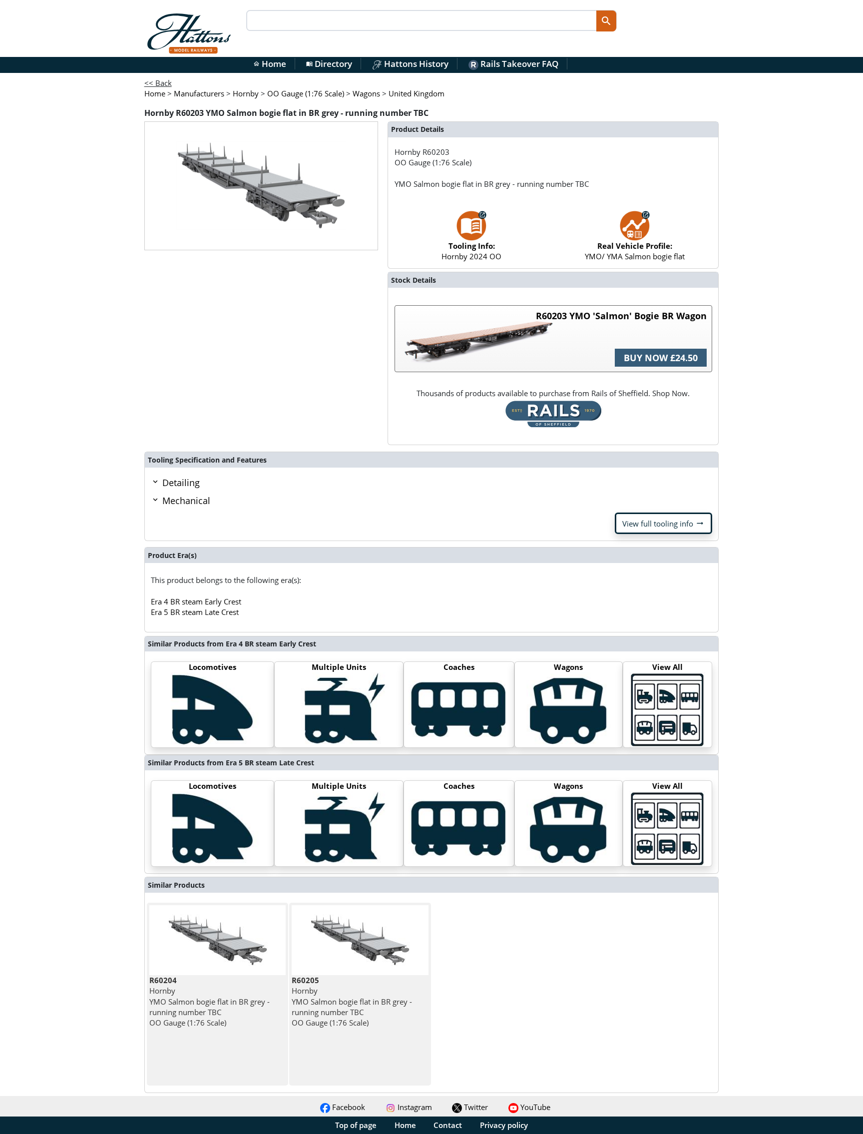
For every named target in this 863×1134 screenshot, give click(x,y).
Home (269, 63)
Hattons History (415, 63)
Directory (329, 63)
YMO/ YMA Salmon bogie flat (635, 251)
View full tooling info (663, 524)
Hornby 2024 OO (471, 251)
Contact (447, 1125)
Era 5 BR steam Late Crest (195, 612)
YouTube (534, 1107)
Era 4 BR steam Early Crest (196, 601)
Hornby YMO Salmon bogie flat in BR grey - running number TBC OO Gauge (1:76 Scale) (209, 1001)
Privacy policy (504, 1125)
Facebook (347, 1107)
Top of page (356, 1125)
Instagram (414, 1107)
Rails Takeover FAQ (518, 63)
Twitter (475, 1107)
